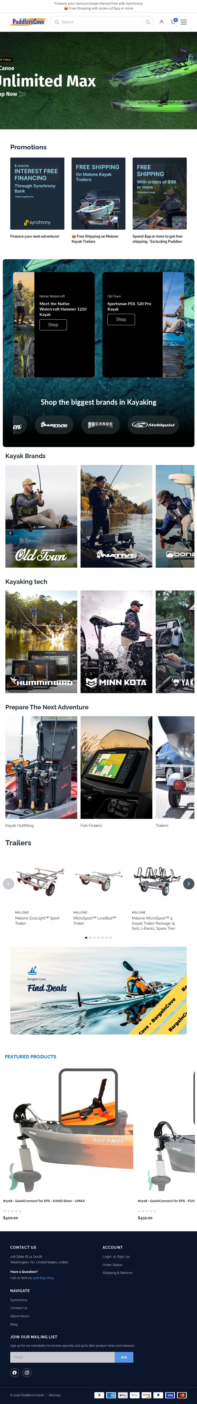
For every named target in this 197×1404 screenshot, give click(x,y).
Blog (14, 1324)
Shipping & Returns (117, 1273)
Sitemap (55, 1395)
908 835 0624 (43, 1278)
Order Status (112, 1265)
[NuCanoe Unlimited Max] (98, 80)
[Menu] (184, 22)
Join (124, 1357)
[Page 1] (86, 938)
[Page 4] (98, 938)
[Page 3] (94, 938)
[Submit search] (147, 22)
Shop (53, 324)
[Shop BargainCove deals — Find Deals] (98, 990)
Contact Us (18, 1308)
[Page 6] (107, 938)
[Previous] (8, 883)
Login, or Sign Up (116, 1256)
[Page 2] (90, 938)
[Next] (188, 883)
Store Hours (19, 1316)
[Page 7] (111, 938)
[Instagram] (27, 1372)
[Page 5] (103, 938)
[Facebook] (14, 1372)
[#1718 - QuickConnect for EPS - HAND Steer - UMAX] (67, 1130)
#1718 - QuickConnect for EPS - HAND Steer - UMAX (44, 1201)
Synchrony (18, 1300)
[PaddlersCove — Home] (28, 22)
